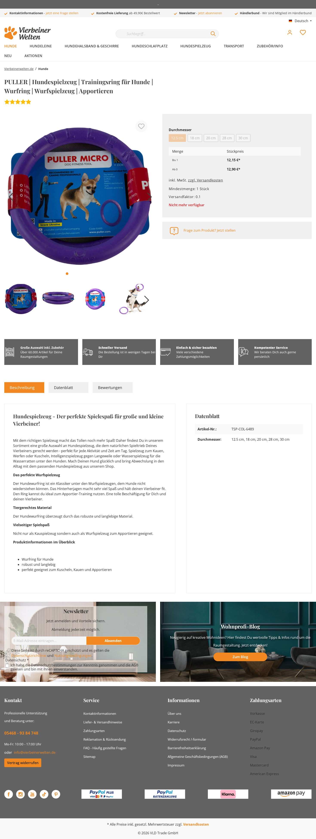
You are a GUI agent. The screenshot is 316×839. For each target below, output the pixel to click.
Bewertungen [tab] (110, 387)
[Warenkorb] (313, 29)
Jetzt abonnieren (210, 13)
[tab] (24, 387)
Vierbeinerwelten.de (19, 69)
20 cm (211, 138)
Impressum (176, 765)
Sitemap (89, 756)
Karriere (173, 722)
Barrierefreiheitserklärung (187, 748)
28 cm (227, 138)
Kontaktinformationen (99, 713)
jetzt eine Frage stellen (62, 13)
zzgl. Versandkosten (205, 180)
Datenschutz (177, 731)
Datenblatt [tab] (63, 387)
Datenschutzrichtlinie (28, 655)
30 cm (243, 138)
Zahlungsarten (94, 731)
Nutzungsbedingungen (73, 655)
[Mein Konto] (290, 33)
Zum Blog (240, 656)
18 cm (195, 138)
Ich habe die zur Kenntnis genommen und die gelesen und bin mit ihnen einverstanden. (74, 667)
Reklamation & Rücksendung (104, 739)
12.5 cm (177, 138)
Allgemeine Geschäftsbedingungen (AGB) (198, 756)
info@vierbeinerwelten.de (34, 752)
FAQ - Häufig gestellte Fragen (104, 748)
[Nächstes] (148, 198)
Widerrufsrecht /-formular (187, 739)
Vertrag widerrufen (22, 762)
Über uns (174, 713)
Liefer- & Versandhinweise (102, 722)
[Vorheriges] (9, 198)
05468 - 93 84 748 (21, 733)
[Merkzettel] (303, 33)
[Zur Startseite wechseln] (27, 33)
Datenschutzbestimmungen (53, 665)
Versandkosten (196, 824)
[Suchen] (213, 33)
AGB (134, 665)
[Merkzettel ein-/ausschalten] (141, 126)
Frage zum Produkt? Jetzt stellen (210, 230)
